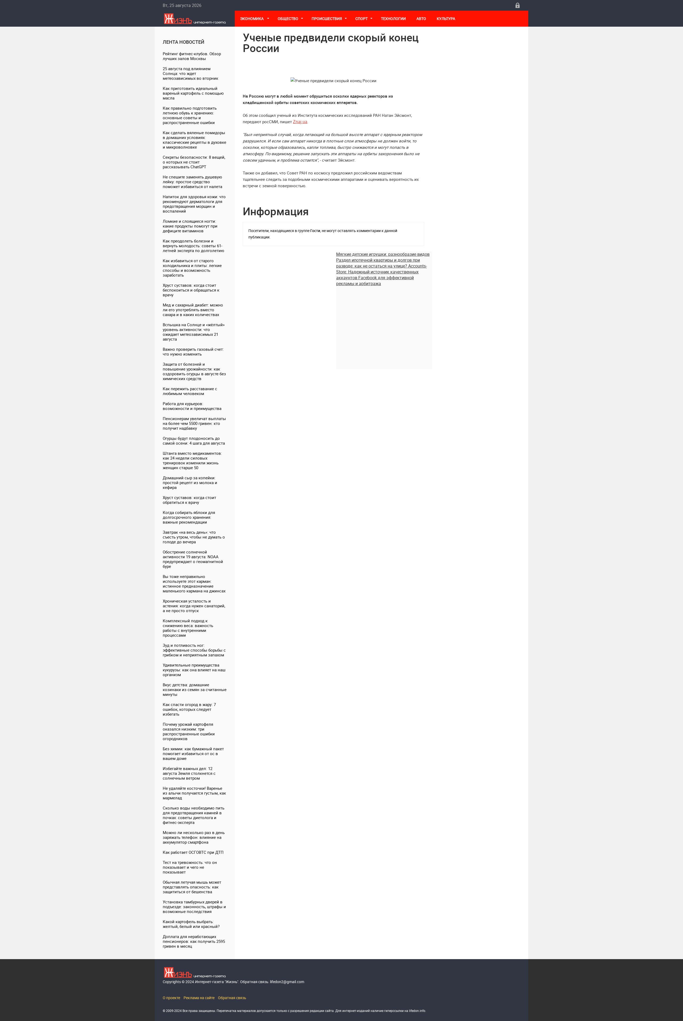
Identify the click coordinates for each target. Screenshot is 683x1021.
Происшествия (327, 18)
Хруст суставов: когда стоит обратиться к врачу (189, 500)
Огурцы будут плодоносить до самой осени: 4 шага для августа (194, 441)
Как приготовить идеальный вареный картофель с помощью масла (193, 93)
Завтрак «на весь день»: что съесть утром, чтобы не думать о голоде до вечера (194, 536)
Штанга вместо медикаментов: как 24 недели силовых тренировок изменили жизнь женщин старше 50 (192, 460)
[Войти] (517, 5)
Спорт (361, 18)
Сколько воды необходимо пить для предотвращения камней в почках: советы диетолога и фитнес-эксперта (193, 815)
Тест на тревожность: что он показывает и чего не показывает (190, 867)
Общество (288, 18)
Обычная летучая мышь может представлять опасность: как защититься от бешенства (192, 886)
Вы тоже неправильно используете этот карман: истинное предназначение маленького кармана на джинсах (194, 583)
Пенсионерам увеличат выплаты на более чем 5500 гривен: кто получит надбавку (194, 423)
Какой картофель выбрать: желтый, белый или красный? (191, 924)
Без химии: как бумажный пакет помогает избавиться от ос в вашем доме (193, 753)
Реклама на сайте (199, 997)
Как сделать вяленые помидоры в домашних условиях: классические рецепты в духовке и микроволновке (194, 140)
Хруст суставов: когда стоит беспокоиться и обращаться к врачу (191, 289)
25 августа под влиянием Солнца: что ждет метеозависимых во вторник (190, 73)
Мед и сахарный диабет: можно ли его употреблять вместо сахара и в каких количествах (193, 309)
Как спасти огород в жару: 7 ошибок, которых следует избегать (189, 709)
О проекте (171, 997)
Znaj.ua (300, 122)
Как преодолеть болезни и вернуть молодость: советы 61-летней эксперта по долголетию (193, 245)
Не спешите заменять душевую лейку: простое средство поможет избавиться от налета (192, 181)
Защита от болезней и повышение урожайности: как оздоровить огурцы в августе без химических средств (194, 371)
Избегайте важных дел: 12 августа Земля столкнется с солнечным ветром (189, 773)
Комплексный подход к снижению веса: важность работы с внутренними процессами (188, 628)
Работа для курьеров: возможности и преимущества (192, 406)
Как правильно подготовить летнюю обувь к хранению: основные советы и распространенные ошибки (190, 115)
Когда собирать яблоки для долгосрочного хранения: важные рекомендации (189, 517)
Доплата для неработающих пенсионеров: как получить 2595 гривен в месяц (194, 941)
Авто (421, 18)
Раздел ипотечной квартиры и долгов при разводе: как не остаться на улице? (378, 263)
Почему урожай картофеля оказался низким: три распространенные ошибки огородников (189, 731)
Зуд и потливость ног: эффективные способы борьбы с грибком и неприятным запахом (194, 650)
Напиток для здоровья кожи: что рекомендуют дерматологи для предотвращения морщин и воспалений (194, 204)
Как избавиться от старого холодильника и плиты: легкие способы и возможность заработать (192, 268)
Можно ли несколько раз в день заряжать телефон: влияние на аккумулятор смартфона (194, 837)
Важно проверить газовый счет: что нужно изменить (193, 351)
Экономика (252, 18)
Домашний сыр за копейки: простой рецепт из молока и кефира (190, 482)
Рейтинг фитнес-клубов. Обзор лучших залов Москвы (192, 56)
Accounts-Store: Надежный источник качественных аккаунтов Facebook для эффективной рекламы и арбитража (381, 274)
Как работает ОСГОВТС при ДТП (193, 852)
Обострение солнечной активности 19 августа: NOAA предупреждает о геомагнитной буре (193, 559)
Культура (446, 18)
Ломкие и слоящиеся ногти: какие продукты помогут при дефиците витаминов (190, 225)
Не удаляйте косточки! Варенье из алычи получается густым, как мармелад (194, 792)
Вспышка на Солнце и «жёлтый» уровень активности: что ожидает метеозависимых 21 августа (194, 332)
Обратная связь (232, 997)
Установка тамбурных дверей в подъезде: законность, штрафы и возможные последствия (194, 906)
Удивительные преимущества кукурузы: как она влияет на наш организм (194, 669)
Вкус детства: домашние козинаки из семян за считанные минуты (195, 689)
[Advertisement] (384, 323)
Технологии (393, 18)
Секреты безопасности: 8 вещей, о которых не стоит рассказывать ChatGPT (194, 161)
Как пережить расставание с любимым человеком (190, 391)
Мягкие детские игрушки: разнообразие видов (383, 254)
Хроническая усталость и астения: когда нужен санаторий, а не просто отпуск (194, 605)
